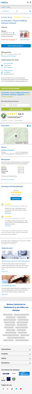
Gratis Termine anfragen (15, 46)
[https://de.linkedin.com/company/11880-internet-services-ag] (16, 389)
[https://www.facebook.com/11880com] (3, 389)
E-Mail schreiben (8, 70)
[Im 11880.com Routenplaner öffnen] (28, 125)
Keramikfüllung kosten (9, 286)
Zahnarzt (4, 27)
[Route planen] (13, 33)
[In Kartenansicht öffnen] (30, 125)
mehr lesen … (9, 213)
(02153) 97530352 (8, 63)
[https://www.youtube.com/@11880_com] (21, 389)
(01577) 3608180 (8, 67)
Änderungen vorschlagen (8, 39)
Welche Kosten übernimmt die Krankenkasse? (16, 261)
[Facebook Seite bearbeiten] (13, 73)
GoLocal (15, 206)
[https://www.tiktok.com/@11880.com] (12, 389)
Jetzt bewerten (16, 198)
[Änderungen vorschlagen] (16, 39)
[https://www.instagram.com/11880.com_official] (7, 389)
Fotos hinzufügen (25, 39)
